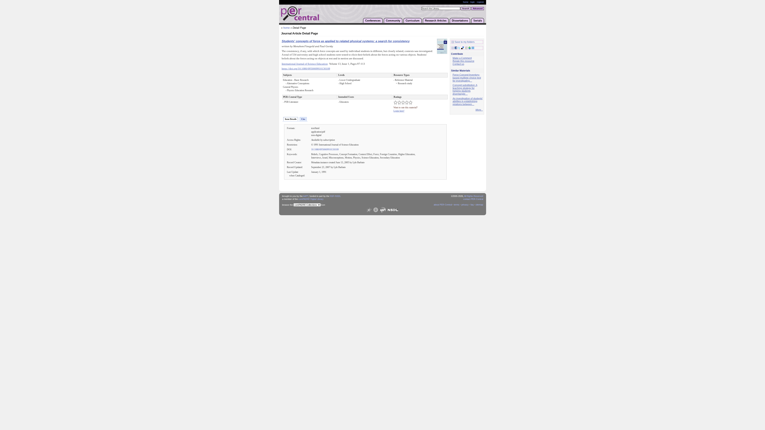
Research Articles (435, 20)
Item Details (290, 119)
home (465, 2)
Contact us (458, 64)
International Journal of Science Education (305, 64)
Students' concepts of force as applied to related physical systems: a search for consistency (346, 41)
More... (479, 109)
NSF (332, 196)
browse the (287, 205)
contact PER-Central (473, 199)
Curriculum (413, 20)
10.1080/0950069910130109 (325, 149)
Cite (303, 119)
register (480, 2)
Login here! (398, 110)
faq (472, 204)
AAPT (305, 196)
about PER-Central (443, 204)
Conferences (373, 20)
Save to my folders (465, 42)
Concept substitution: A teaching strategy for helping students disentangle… (465, 89)
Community (393, 20)
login (472, 2)
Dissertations (460, 20)
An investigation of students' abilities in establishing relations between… (468, 101)
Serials (477, 20)
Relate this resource (463, 61)
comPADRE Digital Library (311, 199)
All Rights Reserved (473, 196)
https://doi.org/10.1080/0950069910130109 (306, 68)
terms (456, 204)
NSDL (338, 196)
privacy (465, 204)
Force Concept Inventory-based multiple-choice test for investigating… (467, 77)
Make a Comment (462, 58)
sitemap (479, 204)
